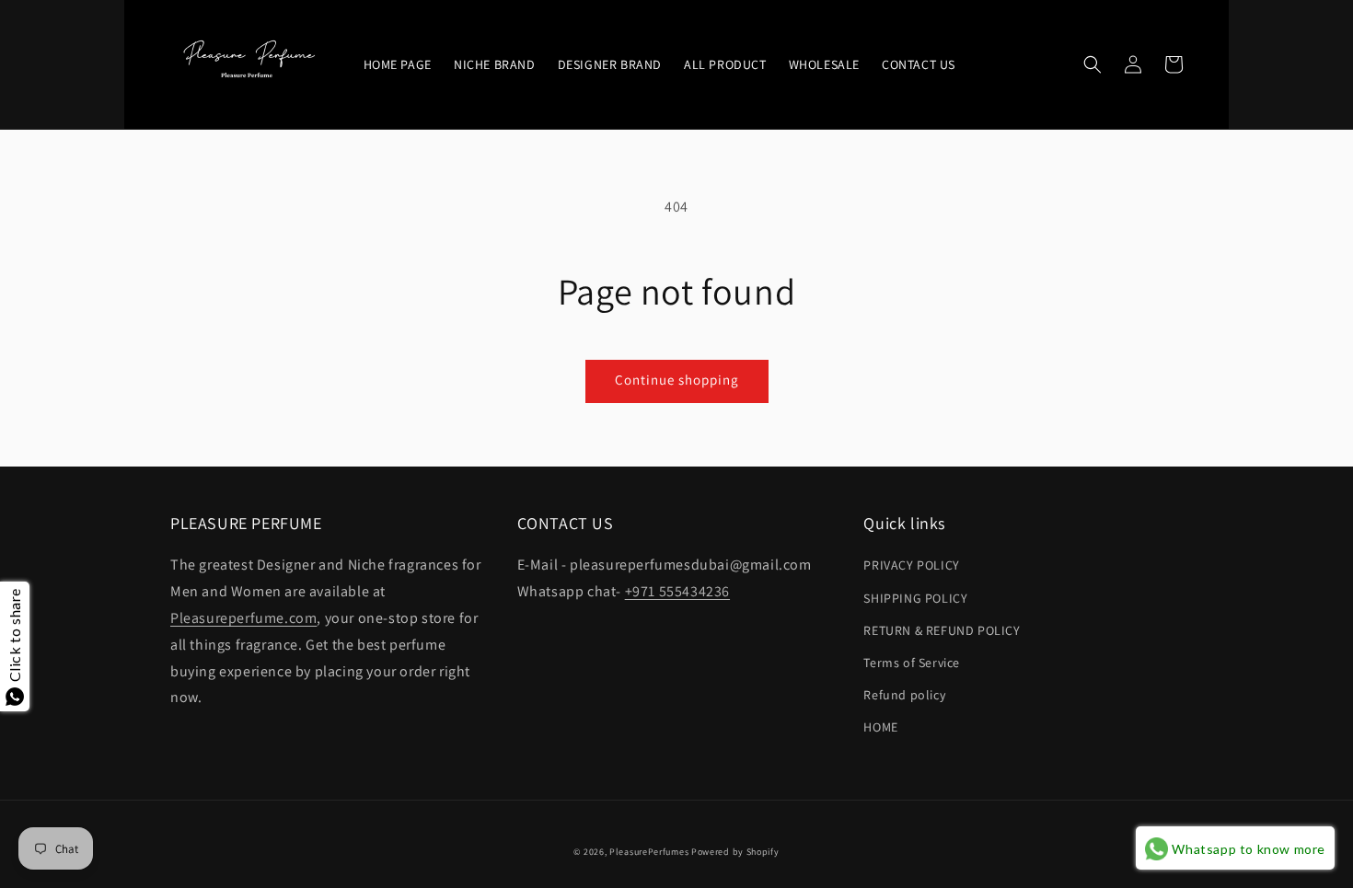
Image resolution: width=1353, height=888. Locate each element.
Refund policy (904, 694)
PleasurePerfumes (648, 852)
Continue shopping (677, 379)
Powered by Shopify (735, 852)
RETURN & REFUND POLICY (941, 630)
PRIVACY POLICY (911, 565)
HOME (880, 727)
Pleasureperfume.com (243, 618)
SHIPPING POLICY (915, 598)
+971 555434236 (677, 591)
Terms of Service (911, 662)
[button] (1092, 64)
